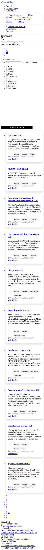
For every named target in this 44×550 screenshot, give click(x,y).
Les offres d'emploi (19, 530)
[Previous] (6, 498)
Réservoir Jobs (7, 546)
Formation (12, 88)
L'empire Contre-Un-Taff (22, 548)
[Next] (6, 515)
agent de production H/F (19, 463)
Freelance (12, 86)
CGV (14, 541)
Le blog (10, 535)
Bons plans (6, 530)
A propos (5, 526)
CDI (10, 67)
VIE (10, 79)
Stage (10, 74)
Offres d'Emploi (12, 8)
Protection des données (11, 539)
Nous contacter (15, 526)
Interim (11, 71)
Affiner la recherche (17, 127)
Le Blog (21, 22)
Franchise (12, 84)
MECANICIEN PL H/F (18, 169)
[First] (6, 496)
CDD (10, 69)
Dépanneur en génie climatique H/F (23, 390)
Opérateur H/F (14, 135)
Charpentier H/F (15, 270)
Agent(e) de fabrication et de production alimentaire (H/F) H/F (23, 199)
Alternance (12, 76)
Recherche (6, 35)
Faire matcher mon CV (17, 27)
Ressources (11, 11)
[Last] (6, 517)
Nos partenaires (17, 533)
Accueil (9, 6)
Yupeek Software (21, 546)
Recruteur (9, 31)
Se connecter (11, 29)
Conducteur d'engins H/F (19, 350)
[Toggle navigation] (13, 2)
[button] (7, 49)
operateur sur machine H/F (20, 426)
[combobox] (22, 59)
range (3, 62)
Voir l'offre (12, 159)
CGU (9, 541)
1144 (8, 513)
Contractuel (12, 81)
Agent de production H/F (19, 310)
